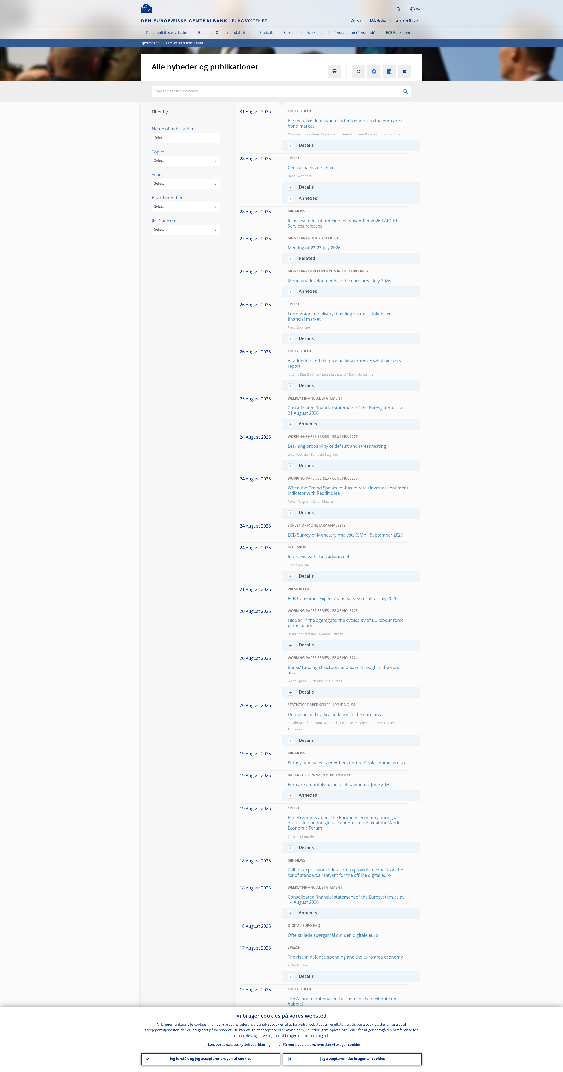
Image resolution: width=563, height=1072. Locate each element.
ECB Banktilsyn (398, 33)
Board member (167, 198)
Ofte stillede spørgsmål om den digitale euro (333, 935)
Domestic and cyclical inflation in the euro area (335, 715)
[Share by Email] (404, 71)
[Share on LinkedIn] (389, 71)
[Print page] (334, 71)
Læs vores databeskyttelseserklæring (239, 1045)
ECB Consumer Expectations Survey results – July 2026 (342, 599)
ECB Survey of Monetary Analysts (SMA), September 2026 (345, 535)
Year (156, 175)
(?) (172, 221)
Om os (355, 20)
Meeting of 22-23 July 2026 (314, 248)
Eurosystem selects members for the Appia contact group (346, 763)
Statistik (266, 33)
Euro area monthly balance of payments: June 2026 (339, 785)
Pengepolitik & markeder (166, 33)
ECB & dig (378, 20)
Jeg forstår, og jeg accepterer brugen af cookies (210, 1059)
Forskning (314, 33)
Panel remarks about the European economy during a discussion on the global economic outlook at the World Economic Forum (344, 823)
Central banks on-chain (311, 168)
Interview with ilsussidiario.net (318, 557)
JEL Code (163, 221)
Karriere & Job (406, 20)
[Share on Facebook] (373, 71)
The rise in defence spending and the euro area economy (345, 957)
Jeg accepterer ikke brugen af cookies (352, 1059)
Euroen (289, 33)
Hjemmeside (150, 43)
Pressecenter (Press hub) (354, 33)
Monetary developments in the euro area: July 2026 (339, 281)
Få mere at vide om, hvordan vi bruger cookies (322, 1045)
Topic (157, 152)
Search (398, 9)
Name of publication (172, 129)
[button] (406, 9)
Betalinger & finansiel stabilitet (223, 33)
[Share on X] (358, 71)
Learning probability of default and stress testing (337, 446)
